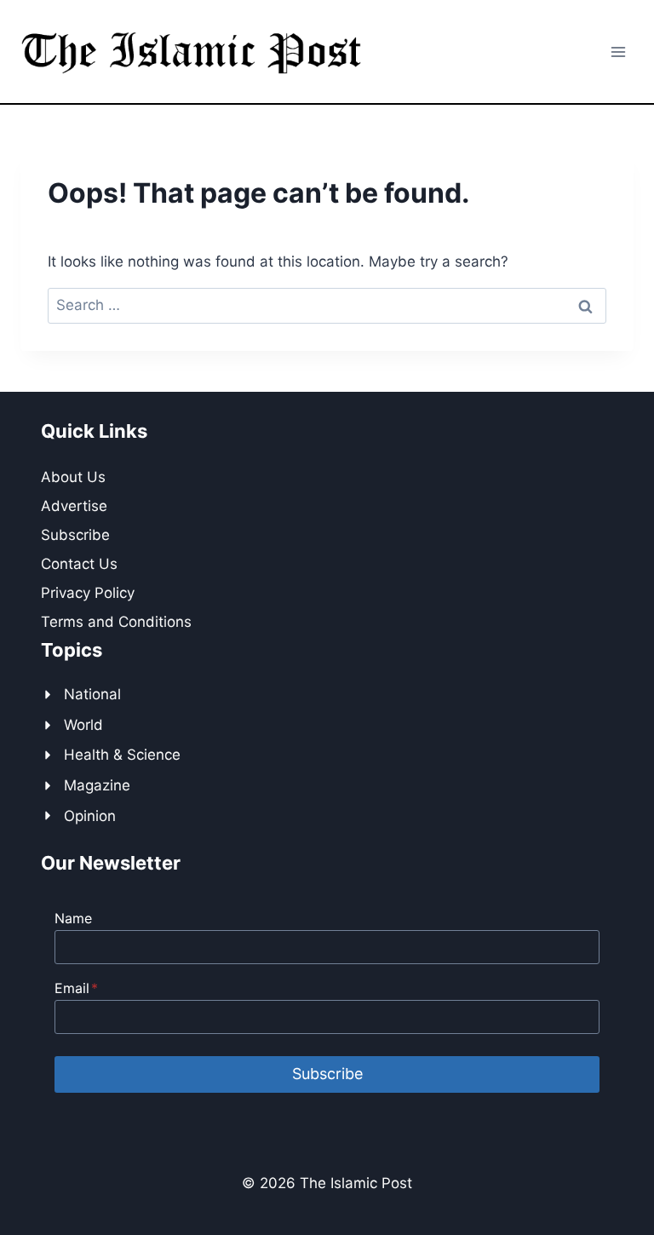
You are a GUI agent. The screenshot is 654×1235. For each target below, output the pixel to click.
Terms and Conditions (116, 621)
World (83, 724)
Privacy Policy (88, 592)
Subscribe (75, 534)
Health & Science (122, 754)
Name (73, 918)
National (92, 694)
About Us (73, 476)
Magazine (97, 785)
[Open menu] (618, 51)
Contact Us (79, 563)
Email (76, 988)
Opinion (90, 815)
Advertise (74, 505)
